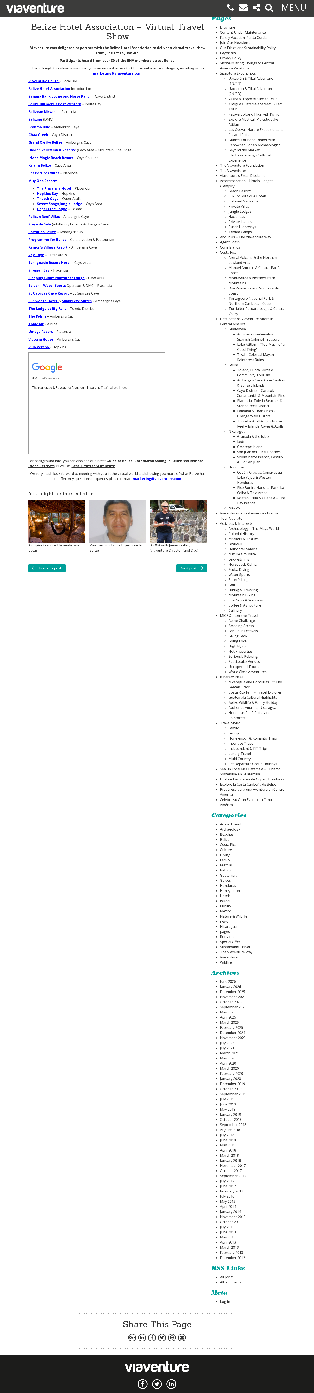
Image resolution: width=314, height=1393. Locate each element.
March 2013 (229, 1247)
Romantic (227, 936)
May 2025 (227, 1012)
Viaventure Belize (43, 81)
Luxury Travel (240, 753)
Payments (228, 53)
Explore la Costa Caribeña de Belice (248, 784)
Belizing (35, 119)
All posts (227, 1277)
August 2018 (230, 1129)
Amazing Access (241, 625)
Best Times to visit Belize (93, 466)
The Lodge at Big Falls (47, 308)
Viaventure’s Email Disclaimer (243, 175)
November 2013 (233, 1216)
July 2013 (227, 1227)
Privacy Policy (230, 58)
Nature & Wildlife (242, 554)
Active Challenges (243, 620)
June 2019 (228, 1104)
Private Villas (239, 206)
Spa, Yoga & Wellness (246, 600)
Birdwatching (239, 559)
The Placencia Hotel (54, 188)
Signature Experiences (238, 73)
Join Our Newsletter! (236, 42)
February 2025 (231, 1027)
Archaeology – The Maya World (254, 528)
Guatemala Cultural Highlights (253, 697)
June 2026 (228, 981)
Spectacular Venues (244, 661)
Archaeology (230, 829)
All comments (230, 1282)
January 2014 (230, 1211)
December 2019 (232, 1083)
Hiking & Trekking (243, 590)
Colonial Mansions (243, 201)
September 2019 (233, 1094)
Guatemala (237, 329)
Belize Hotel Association (130, 47)
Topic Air (36, 324)
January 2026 (230, 986)
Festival (226, 865)
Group (234, 733)
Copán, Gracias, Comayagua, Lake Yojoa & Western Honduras (260, 477)
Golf (232, 584)
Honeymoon (230, 890)
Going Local (238, 641)
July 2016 (227, 1196)
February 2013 (231, 1252)
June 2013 (228, 1232)
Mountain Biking (242, 595)
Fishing (226, 870)
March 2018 (229, 1155)
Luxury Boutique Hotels (248, 196)
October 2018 (231, 1119)
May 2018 (227, 1145)
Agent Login (230, 242)
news (224, 921)
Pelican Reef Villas (44, 216)
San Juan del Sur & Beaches (259, 451)
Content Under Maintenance (243, 32)
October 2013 (231, 1222)
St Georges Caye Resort (48, 293)
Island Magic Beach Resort (50, 157)
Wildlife (226, 962)
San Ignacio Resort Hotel (49, 262)
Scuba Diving (239, 569)
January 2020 (230, 1078)
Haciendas (237, 216)
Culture (226, 849)
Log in (225, 1301)
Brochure (227, 27)
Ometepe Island (249, 446)
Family (234, 728)
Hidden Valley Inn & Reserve (52, 150)
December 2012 (232, 1257)
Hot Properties (240, 651)
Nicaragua (237, 431)
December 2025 (232, 991)
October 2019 (231, 1089)
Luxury (225, 906)
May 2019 (227, 1109)
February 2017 (231, 1191)
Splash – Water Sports (47, 285)
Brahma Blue (39, 127)
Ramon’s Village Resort (48, 247)
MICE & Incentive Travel (239, 615)
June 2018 (228, 1140)
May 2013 (227, 1237)
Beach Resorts (240, 191)
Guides (225, 880)
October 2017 (231, 1170)
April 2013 (228, 1242)
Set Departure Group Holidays (253, 764)
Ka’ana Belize (39, 165)
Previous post (50, 568)
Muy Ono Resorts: (43, 180)
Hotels (225, 895)
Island (225, 901)
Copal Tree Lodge (52, 209)
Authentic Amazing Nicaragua (252, 707)
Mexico (234, 508)
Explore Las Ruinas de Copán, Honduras (252, 779)
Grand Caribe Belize (45, 142)
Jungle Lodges (240, 211)
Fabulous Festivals (243, 631)
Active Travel (230, 824)
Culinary (235, 610)
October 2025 (231, 1002)
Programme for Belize (47, 239)
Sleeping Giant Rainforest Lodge (56, 278)
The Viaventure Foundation (242, 165)
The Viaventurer (233, 170)
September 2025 (233, 1007)
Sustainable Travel (235, 947)
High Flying (238, 646)
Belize (169, 60)
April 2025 (228, 1017)
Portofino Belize (42, 232)
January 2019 (230, 1114)
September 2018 (233, 1124)
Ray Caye (36, 255)
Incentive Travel (241, 743)
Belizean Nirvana (43, 111)
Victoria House (40, 339)
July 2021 (227, 1048)
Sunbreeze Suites (77, 301)
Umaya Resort (40, 331)
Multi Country (240, 758)
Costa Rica (228, 252)
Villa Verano (38, 347)
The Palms (37, 316)
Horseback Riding (243, 564)
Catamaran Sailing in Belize (158, 460)
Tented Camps (240, 232)
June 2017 (228, 1186)
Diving (225, 855)
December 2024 (232, 1032)
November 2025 (233, 996)
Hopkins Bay (47, 193)
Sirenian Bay (39, 270)
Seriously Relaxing (243, 656)
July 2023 (227, 1042)
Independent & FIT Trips (248, 748)
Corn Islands (230, 247)
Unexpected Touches (245, 666)
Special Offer (230, 941)
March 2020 (229, 1068)
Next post (189, 568)
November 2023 (233, 1037)
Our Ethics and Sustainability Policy (248, 47)
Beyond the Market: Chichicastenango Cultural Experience (250, 155)
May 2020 (227, 1058)
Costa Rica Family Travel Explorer (255, 692)
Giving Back (238, 636)
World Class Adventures (248, 671)
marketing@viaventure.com (157, 478)
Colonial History (241, 533)
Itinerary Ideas (231, 677)
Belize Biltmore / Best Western (54, 104)
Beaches (226, 834)
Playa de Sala (39, 224)
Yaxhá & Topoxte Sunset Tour (253, 99)
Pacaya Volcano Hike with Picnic (254, 114)
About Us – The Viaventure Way (245, 237)
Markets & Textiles (244, 538)
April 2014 (228, 1206)
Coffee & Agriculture (245, 605)
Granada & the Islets (253, 436)
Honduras (237, 467)
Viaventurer (229, 957)
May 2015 (227, 1201)
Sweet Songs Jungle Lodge (59, 203)
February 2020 (231, 1073)
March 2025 (229, 1022)
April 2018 (228, 1150)
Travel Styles (230, 723)
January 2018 (230, 1160)
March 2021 (229, 1053)
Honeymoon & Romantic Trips (253, 738)
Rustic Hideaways (242, 226)
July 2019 (227, 1099)
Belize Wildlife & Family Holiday (253, 702)
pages (225, 931)
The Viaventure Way (236, 952)
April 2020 (228, 1063)
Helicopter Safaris (243, 549)
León (241, 441)
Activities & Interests (236, 523)
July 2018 (227, 1135)
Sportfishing (238, 579)
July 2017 (227, 1181)
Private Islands (240, 221)
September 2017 (233, 1175)
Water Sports (239, 574)
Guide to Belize (120, 460)
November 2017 (233, 1165)
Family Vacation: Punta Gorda (243, 37)
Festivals (235, 544)
